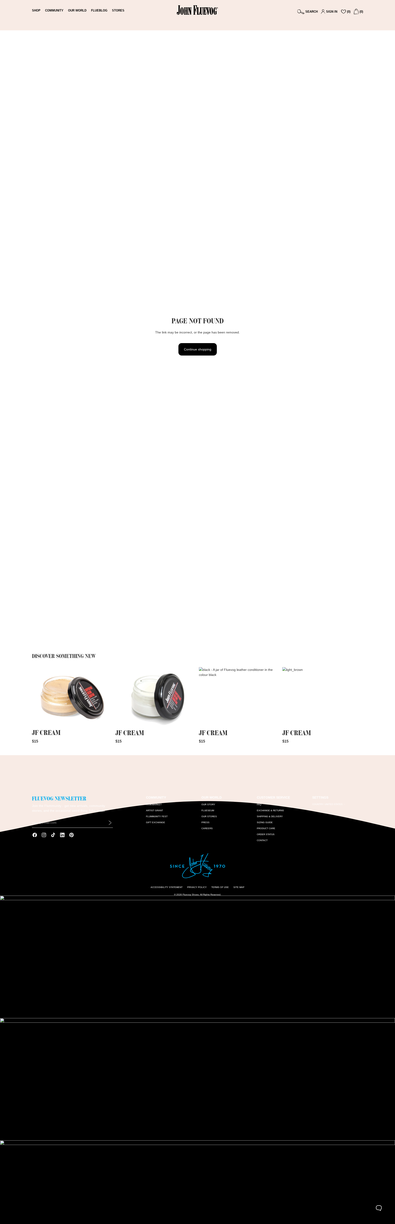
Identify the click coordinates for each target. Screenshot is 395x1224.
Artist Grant (154, 810)
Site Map (238, 887)
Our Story (208, 804)
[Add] (105, 720)
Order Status (266, 834)
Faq (259, 804)
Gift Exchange (155, 822)
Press (205, 822)
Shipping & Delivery (270, 816)
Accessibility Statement (167, 887)
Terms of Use (220, 887)
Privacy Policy (197, 887)
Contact (262, 840)
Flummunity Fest (157, 816)
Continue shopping (197, 349)
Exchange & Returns (270, 810)
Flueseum (207, 810)
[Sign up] (110, 822)
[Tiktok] (53, 835)
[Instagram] (44, 835)
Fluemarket (154, 804)
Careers (207, 828)
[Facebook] (34, 835)
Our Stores (209, 816)
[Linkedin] (62, 835)
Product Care (266, 828)
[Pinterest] (71, 835)
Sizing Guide (265, 822)
